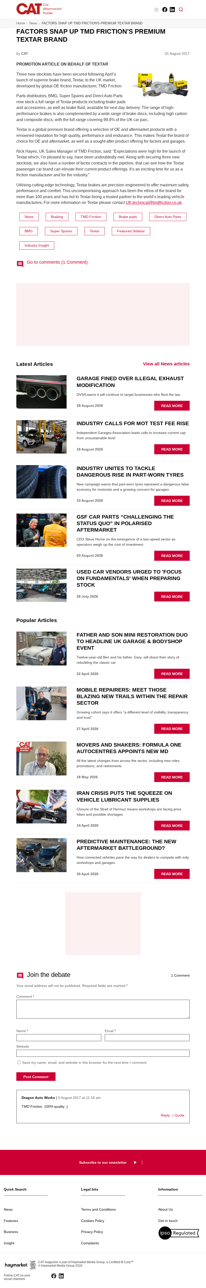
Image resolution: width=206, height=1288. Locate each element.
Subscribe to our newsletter (103, 1162)
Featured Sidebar (131, 231)
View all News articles (166, 363)
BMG (29, 231)
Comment (25, 996)
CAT (24, 53)
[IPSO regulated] (180, 1233)
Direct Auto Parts (167, 217)
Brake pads (128, 217)
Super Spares (61, 231)
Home (20, 23)
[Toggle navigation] (156, 9)
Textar (94, 231)
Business (11, 1232)
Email (110, 1031)
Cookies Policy (92, 1221)
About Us (165, 1209)
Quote (179, 1115)
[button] (180, 9)
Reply (165, 1115)
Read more (175, 407)
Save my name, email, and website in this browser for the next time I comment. (84, 1062)
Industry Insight (37, 245)
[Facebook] (164, 9)
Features (11, 1221)
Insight (9, 1243)
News (33, 23)
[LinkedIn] (172, 9)
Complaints (90, 1243)
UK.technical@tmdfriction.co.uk (154, 202)
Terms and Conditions (98, 1209)
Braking (57, 217)
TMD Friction (91, 217)
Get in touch (168, 1221)
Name (22, 1031)
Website (22, 1046)
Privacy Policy (92, 1232)
